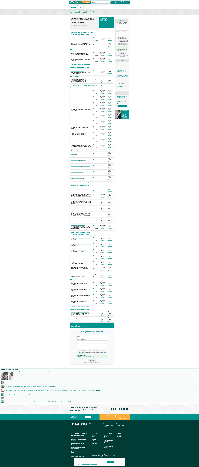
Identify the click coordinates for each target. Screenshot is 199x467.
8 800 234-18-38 (123, 1)
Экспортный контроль (121, 97)
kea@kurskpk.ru (125, 117)
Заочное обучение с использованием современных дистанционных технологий (122, 87)
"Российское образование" (76, 449)
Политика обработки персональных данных (110, 456)
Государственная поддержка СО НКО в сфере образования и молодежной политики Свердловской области (79, 447)
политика (99, 362)
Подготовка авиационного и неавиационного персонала (122, 99)
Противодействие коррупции (122, 96)
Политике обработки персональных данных (89, 464)
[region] (99, 392)
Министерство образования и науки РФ (78, 435)
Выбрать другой (79, 7)
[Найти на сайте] (110, 2)
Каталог (93, 436)
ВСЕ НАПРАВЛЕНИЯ (122, 105)
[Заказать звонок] (115, 2)
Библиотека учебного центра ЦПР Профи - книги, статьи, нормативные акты (122, 65)
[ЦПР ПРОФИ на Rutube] (90, 416)
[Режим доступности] (128, 2)
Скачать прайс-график (76, 326)
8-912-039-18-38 (125, 118)
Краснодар (119, 436)
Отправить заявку (122, 416)
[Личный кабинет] (113, 2)
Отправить (92, 360)
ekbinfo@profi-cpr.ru (81, 352)
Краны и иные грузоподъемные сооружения (80, 25)
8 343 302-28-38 (94, 424)
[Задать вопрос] (118, 2)
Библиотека (94, 439)
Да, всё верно (74, 7)
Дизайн (118, 103)
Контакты (94, 442)
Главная (70, 12)
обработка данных (95, 362)
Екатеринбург (119, 435)
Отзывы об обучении (120, 83)
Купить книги (94, 443)
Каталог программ (86, 2)
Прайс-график (94, 440)
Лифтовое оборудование (77, 24)
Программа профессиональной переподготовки (108, 444)
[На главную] (72, 2)
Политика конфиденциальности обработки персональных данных (121, 418)
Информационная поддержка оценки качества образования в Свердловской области (78, 443)
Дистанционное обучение (109, 449)
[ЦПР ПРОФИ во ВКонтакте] (86, 416)
